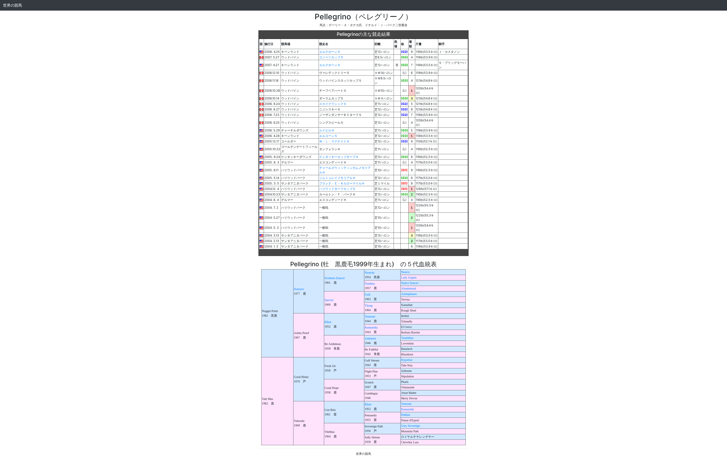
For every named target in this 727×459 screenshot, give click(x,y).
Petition (405, 414)
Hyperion (406, 359)
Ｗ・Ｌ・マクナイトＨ (334, 141)
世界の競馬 (12, 5)
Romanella (371, 327)
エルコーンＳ (328, 136)
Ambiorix (370, 338)
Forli (367, 294)
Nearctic (370, 272)
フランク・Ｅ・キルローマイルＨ (342, 183)
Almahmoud (408, 288)
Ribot (327, 322)
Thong (369, 305)
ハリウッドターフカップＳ (337, 189)
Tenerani (370, 316)
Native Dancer (409, 283)
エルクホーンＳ (329, 52)
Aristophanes (409, 294)
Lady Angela (409, 277)
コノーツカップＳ (331, 57)
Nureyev (299, 289)
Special (328, 300)
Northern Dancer (334, 278)
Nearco (405, 272)
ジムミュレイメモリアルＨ (337, 178)
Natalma (370, 283)
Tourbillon (407, 338)
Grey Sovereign (410, 425)
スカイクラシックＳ (332, 104)
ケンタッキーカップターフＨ (339, 157)
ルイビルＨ (326, 130)
